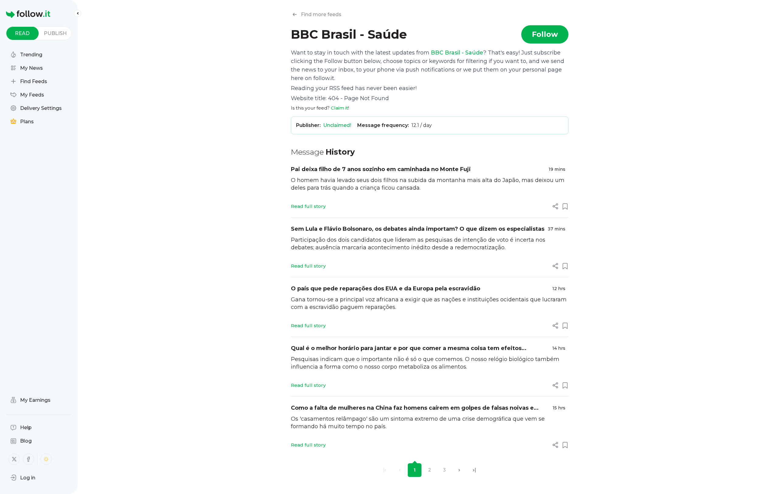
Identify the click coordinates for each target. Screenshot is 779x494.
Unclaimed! (337, 125)
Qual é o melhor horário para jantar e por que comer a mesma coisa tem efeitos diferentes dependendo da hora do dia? (406, 348)
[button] (23, 477)
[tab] (22, 33)
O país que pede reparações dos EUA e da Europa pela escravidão (385, 288)
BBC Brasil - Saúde (457, 52)
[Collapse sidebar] (77, 13)
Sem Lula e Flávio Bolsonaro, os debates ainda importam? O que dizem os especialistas (417, 229)
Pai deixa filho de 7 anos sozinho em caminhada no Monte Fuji (381, 169)
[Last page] (474, 470)
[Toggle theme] (46, 459)
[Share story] (555, 206)
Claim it (339, 108)
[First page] (385, 470)
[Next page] (459, 470)
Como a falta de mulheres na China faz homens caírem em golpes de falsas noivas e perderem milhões (412, 408)
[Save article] (565, 206)
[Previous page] (400, 470)
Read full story (308, 206)
